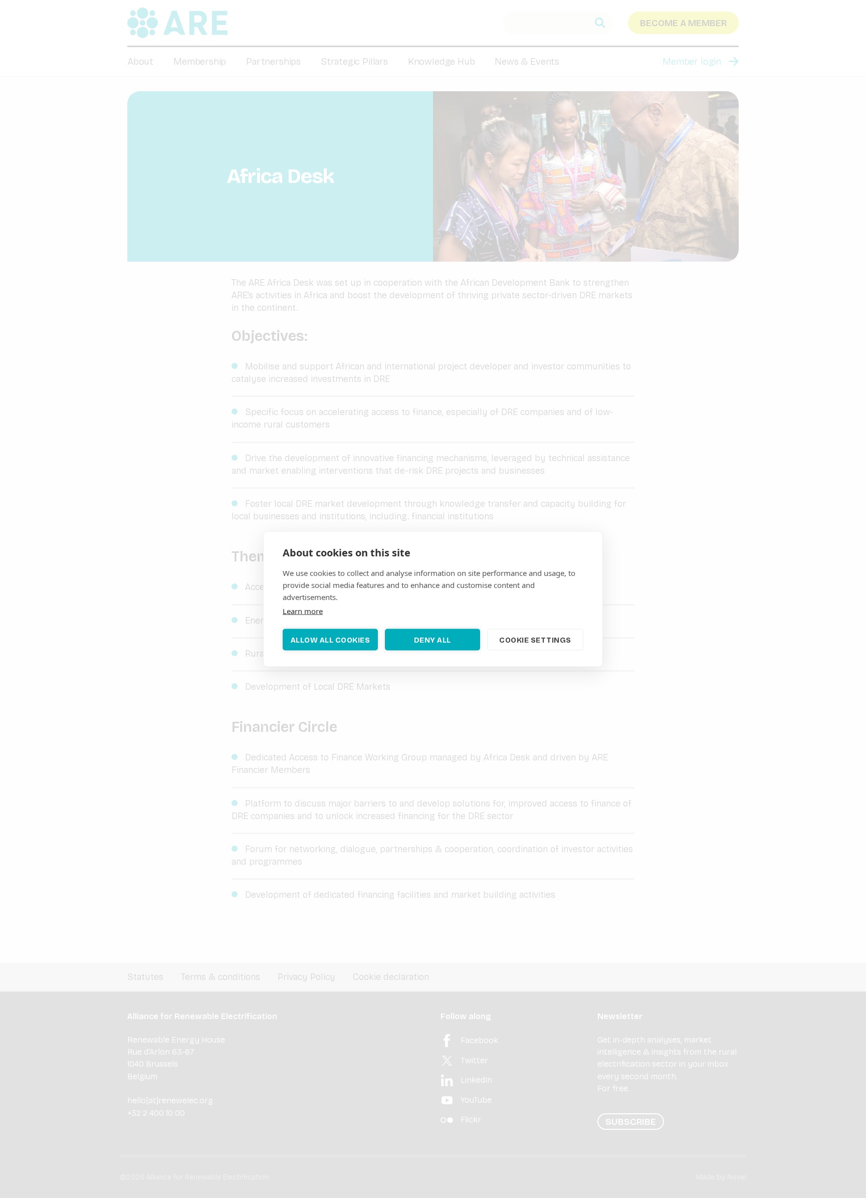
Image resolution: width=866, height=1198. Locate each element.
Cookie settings (535, 639)
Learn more (303, 611)
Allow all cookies (330, 639)
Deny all (432, 639)
